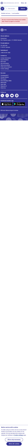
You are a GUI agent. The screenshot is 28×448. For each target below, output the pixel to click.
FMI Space (3, 79)
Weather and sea (5, 13)
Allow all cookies (14, 444)
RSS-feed (3, 61)
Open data (3, 84)
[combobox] (12, 8)
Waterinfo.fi (4, 86)
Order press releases (6, 67)
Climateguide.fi (4, 75)
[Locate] (2, 8)
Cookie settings (5, 68)
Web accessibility (5, 65)
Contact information (6, 58)
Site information (5, 63)
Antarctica (3, 88)
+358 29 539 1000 (5, 52)
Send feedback (5, 60)
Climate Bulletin (5, 77)
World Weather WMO (6, 80)
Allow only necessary (14, 439)
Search (23, 8)
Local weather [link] (15, 13)
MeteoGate (3, 82)
